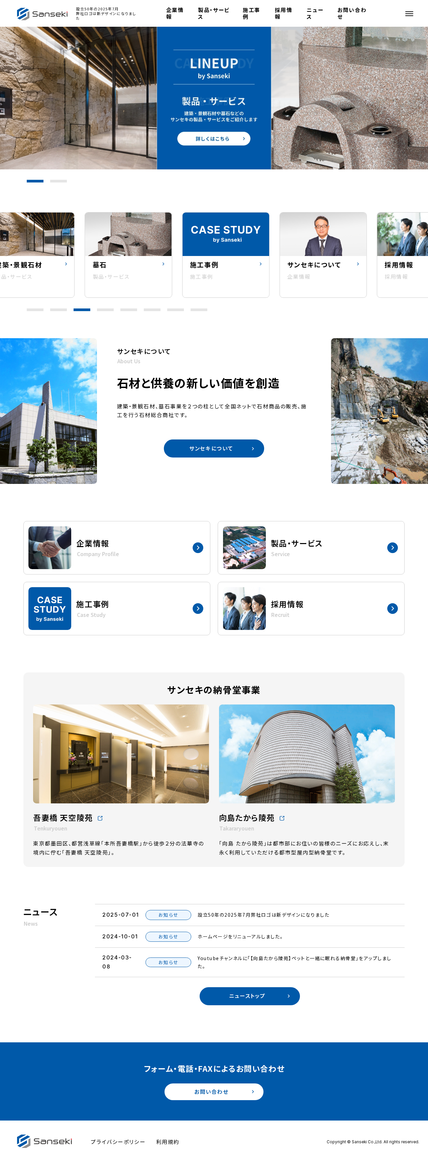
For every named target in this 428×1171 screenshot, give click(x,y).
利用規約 (168, 1142)
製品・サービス (213, 13)
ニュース (315, 13)
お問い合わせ (351, 13)
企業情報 (175, 13)
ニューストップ (247, 996)
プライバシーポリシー (118, 1142)
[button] (35, 181)
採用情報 (284, 13)
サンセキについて (211, 448)
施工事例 (251, 13)
